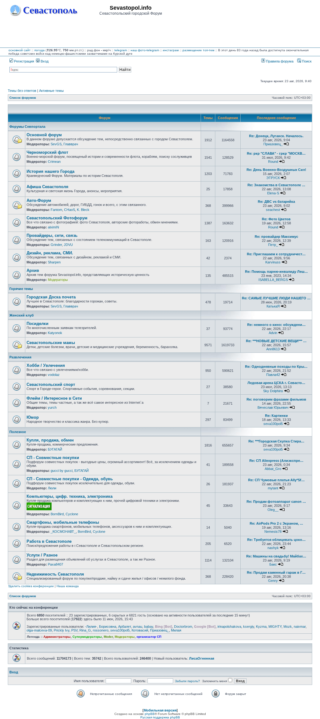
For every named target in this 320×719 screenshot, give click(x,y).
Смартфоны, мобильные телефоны (63, 522)
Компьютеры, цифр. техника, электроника (69, 496)
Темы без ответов (22, 90)
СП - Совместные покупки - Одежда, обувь (70, 479)
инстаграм (171, 50)
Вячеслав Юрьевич (273, 407)
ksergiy (248, 626)
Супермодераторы (87, 636)
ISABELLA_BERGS (273, 280)
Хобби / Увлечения (46, 365)
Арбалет (124, 626)
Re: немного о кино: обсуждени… (276, 325)
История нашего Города (50, 171)
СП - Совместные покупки (53, 457)
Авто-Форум (39, 200)
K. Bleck (83, 210)
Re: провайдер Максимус (276, 236)
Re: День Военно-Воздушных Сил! (276, 170)
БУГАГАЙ (55, 449)
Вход (44, 61)
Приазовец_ (272, 144)
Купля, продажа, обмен (50, 440)
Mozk (287, 626)
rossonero (100, 630)
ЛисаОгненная (201, 658)
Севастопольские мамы (51, 342)
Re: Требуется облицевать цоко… (276, 540)
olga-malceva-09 (39, 630)
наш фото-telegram (145, 50)
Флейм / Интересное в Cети (54, 398)
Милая (176, 630)
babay (148, 626)
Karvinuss (273, 262)
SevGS (56, 144)
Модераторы (58, 280)
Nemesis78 (273, 531)
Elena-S (273, 193)
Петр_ (273, 245)
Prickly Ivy (61, 630)
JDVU (68, 245)
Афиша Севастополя (47, 186)
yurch (52, 407)
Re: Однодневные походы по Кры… (276, 366)
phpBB (150, 714)
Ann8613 (273, 349)
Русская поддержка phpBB (160, 717)
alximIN (53, 227)
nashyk (273, 548)
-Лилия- (91, 626)
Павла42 (273, 375)
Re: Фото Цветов (276, 219)
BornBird (57, 514)
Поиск (306, 61)
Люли (52, 488)
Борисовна (107, 626)
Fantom (56, 210)
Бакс (273, 564)
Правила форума (279, 61)
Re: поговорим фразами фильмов (276, 399)
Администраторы (57, 636)
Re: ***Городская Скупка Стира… (276, 441)
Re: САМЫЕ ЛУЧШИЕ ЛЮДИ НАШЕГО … (276, 298)
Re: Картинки (276, 415)
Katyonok (55, 333)
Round (273, 161)
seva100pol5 (273, 424)
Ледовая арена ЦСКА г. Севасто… (276, 383)
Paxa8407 (55, 564)
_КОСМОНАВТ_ (63, 531)
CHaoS (69, 210)
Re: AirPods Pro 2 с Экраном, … (276, 523)
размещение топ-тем (198, 50)
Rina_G (85, 630)
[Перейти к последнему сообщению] (286, 144)
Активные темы (51, 90)
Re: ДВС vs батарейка (276, 201)
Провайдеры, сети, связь (52, 235)
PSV (74, 630)
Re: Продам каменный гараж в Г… (276, 572)
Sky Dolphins (273, 391)
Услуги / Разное (42, 555)
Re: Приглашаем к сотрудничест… (276, 254)
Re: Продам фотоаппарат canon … (276, 501)
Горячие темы (21, 289)
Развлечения (20, 357)
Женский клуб (21, 315)
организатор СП (149, 636)
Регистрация (23, 61)
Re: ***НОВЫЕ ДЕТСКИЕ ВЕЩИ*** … (276, 341)
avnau (137, 626)
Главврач (70, 144)
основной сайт (19, 50)
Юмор (33, 417)
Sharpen (54, 262)
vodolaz (54, 375)
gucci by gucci (61, 470)
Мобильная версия (160, 710)
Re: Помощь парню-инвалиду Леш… (276, 271)
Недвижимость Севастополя (55, 574)
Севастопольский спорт (51, 384)
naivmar (300, 626)
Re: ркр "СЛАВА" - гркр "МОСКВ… (276, 153)
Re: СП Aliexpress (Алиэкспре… (276, 460)
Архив (33, 270)
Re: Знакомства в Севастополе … (276, 185)
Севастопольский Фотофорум (57, 218)
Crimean (54, 161)
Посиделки (37, 323)
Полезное (17, 432)
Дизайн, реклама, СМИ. (50, 253)
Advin (273, 333)
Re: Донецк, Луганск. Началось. (276, 136)
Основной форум (44, 134)
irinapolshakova (229, 626)
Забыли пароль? (187, 681)
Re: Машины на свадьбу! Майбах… (276, 556)
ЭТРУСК (273, 178)
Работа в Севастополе (49, 541)
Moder (108, 636)
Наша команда (68, 586)
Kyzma (261, 626)
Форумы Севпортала (27, 126)
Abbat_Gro (273, 469)
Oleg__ (273, 510)
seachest (273, 210)
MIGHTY (275, 626)
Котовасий (140, 630)
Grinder (56, 245)
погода (39, 50)
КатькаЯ (273, 306)
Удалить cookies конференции (31, 586)
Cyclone (72, 514)
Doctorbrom (183, 626)
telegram (120, 50)
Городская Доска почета (51, 297)
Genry (273, 580)
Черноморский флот (47, 152)
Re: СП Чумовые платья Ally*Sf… (276, 480)
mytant (273, 488)
